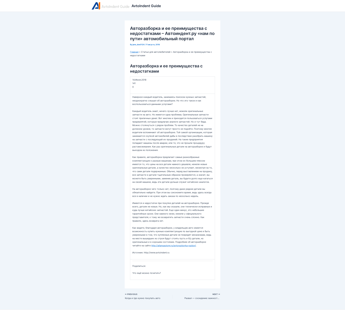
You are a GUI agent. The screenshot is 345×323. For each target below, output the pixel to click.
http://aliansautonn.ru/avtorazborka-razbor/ (173, 245)
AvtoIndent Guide (146, 6)
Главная (134, 52)
